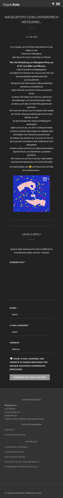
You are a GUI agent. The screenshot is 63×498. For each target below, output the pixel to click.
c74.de (39, 493)
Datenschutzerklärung (15, 435)
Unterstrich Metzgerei (31, 54)
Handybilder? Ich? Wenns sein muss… (22, 467)
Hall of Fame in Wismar (15, 457)
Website (14, 342)
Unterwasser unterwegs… (16, 447)
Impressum (10, 430)
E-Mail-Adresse (19, 325)
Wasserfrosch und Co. (15, 452)
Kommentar (17, 262)
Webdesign (30, 493)
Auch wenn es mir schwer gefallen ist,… (23, 462)
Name (13, 308)
